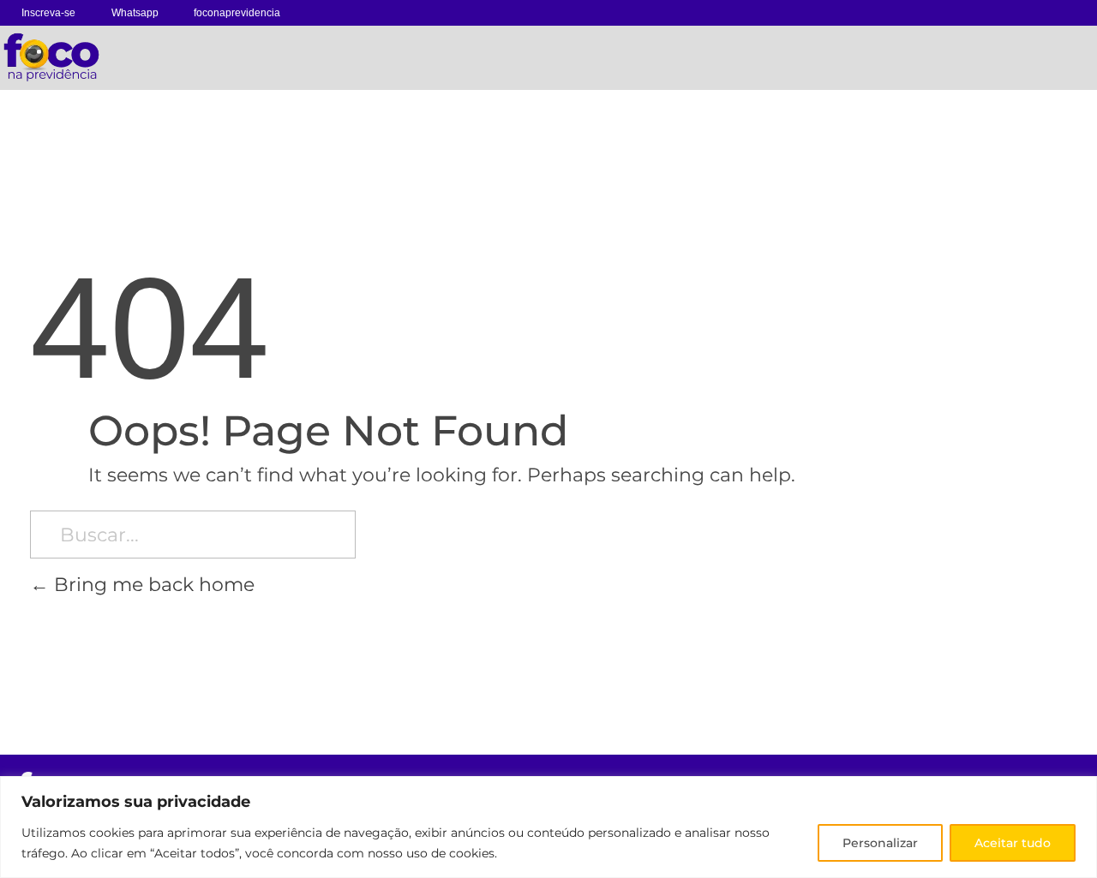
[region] (548, 827)
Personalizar (880, 843)
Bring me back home (152, 584)
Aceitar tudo (1012, 843)
